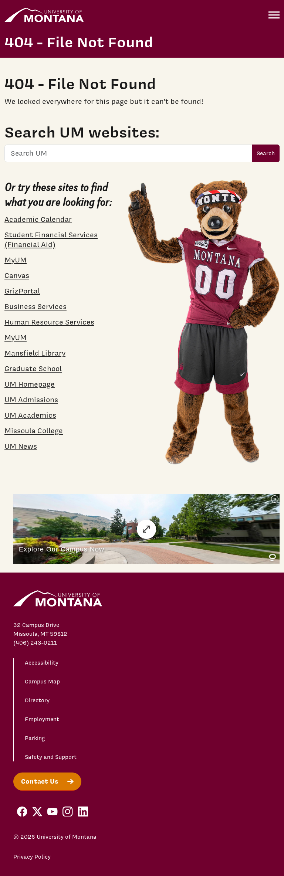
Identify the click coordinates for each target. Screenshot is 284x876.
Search (266, 153)
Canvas (16, 275)
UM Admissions (31, 399)
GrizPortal (22, 291)
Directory (37, 700)
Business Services (35, 306)
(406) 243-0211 (35, 642)
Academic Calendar (38, 219)
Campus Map (42, 681)
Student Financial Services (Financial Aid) (51, 239)
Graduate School (33, 368)
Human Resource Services (49, 322)
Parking (35, 738)
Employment (42, 719)
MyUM (15, 260)
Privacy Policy (32, 856)
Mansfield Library (34, 353)
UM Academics (30, 415)
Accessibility (41, 662)
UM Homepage (29, 384)
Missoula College (33, 430)
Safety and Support (51, 757)
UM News (20, 446)
